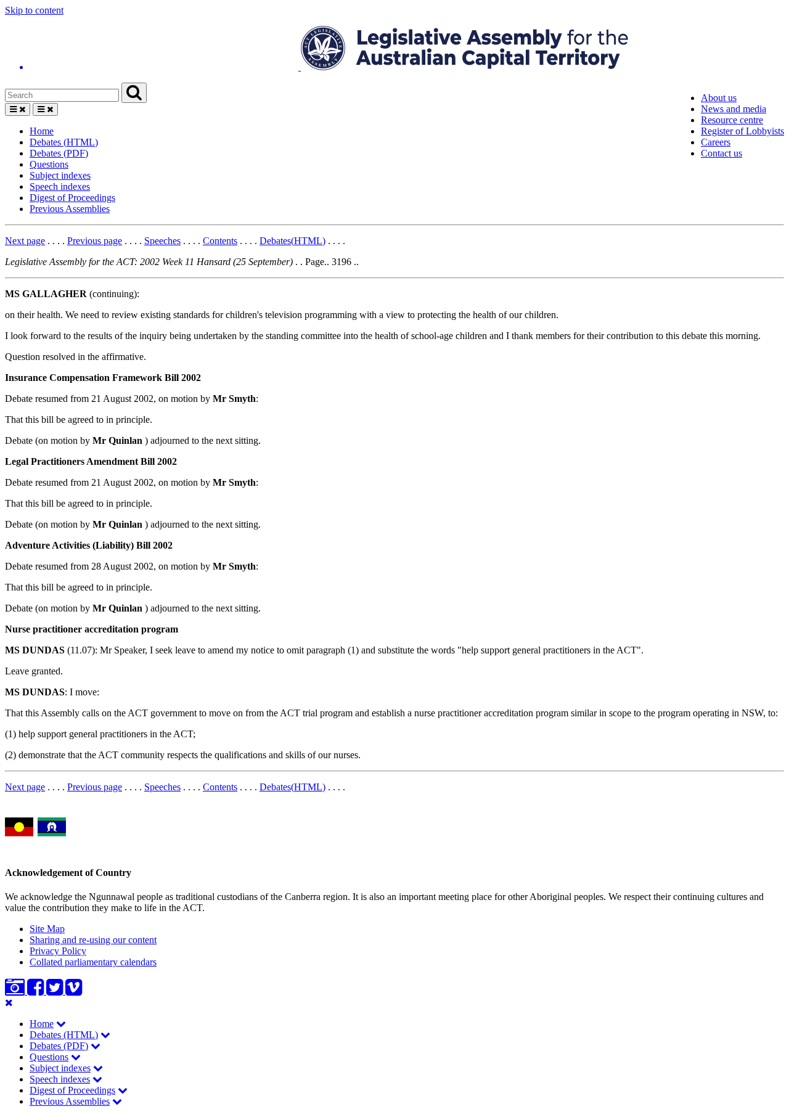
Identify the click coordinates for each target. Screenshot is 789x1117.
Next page (25, 240)
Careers (715, 142)
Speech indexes (60, 186)
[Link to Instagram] (16, 991)
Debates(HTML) (292, 240)
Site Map (47, 928)
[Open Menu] (17, 109)
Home (42, 131)
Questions (49, 164)
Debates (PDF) (59, 153)
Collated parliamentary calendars (93, 962)
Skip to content (34, 10)
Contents (220, 240)
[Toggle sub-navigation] (61, 1023)
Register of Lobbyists (742, 131)
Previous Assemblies (70, 208)
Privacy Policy (58, 951)
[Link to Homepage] (394, 49)
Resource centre (732, 120)
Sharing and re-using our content (93, 940)
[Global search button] (134, 93)
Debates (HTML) (64, 142)
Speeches (162, 240)
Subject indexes (60, 175)
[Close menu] (9, 1002)
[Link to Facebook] (36, 991)
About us (719, 97)
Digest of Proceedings (72, 197)
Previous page (94, 240)
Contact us (721, 153)
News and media (733, 109)
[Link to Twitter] (55, 991)
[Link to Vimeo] (73, 991)
